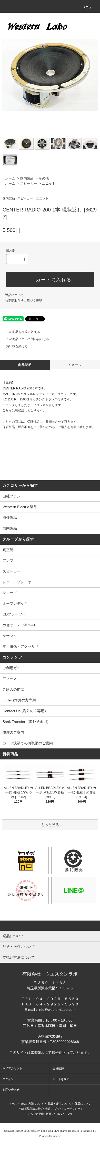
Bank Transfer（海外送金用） (27, 722)
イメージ (75, 365)
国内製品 (27, 178)
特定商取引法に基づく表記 (23, 300)
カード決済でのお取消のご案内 (28, 743)
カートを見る (61, 1079)
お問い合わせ (11, 1089)
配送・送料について (59, 1103)
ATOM (68, 1113)
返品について (14, 295)
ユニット (48, 183)
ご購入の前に (13, 689)
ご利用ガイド (13, 668)
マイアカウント (12, 1068)
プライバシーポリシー (67, 1108)
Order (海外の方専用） (21, 700)
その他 (44, 178)
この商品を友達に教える (23, 332)
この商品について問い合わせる (27, 339)
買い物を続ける (17, 346)
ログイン (8, 1079)
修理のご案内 (13, 732)
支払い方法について (32, 1103)
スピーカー (28, 183)
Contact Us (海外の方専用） (25, 711)
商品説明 (25, 365)
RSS (59, 1113)
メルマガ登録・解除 (39, 1113)
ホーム (10, 178)
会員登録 (58, 1068)
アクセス (10, 679)
